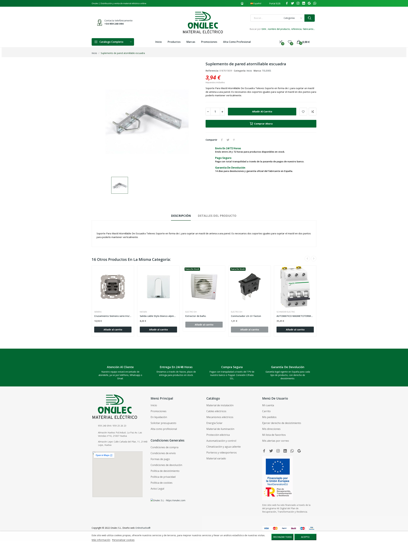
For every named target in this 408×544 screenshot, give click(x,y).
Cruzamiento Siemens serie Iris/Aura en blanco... (112, 315)
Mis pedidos (269, 417)
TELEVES (266, 70)
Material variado (216, 458)
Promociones (158, 411)
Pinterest (234, 139)
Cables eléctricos (216, 411)
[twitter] (292, 3)
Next (313, 258)
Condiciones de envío (163, 453)
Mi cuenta (268, 405)
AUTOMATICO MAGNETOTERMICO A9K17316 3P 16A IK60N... (295, 315)
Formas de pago (160, 459)
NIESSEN (143, 312)
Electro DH (191, 312)
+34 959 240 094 (114, 24)
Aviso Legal (157, 488)
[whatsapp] (314, 3)
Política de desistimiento (165, 471)
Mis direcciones (271, 429)
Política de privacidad (163, 477)
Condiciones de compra (164, 447)
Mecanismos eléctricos (219, 417)
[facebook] (286, 3)
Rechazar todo (282, 536)
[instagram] (298, 3)
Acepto (305, 536)
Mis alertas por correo (275, 440)
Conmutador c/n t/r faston (246, 315)
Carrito (266, 411)
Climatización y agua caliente (223, 446)
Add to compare (312, 111)
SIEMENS (98, 312)
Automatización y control (221, 440)
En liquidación (159, 417)
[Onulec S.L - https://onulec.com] (168, 500)
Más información (101, 539)
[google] (309, 3)
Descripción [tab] (181, 216)
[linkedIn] (303, 3)
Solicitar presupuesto (163, 423)
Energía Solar (214, 423)
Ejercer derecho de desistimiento (281, 423)
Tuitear (228, 139)
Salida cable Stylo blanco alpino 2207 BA (158, 315)
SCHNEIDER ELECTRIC (286, 312)
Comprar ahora (263, 123)
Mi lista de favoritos (274, 435)
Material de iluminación (220, 429)
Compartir (222, 139)
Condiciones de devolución (166, 465)
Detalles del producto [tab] (217, 216)
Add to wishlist (303, 111)
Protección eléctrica (218, 435)
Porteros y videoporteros (221, 452)
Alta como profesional (164, 429)
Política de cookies (161, 482)
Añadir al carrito (262, 111)
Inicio (249, 70)
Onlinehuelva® (142, 527)
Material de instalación (219, 405)
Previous (307, 258)
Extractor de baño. (195, 315)
